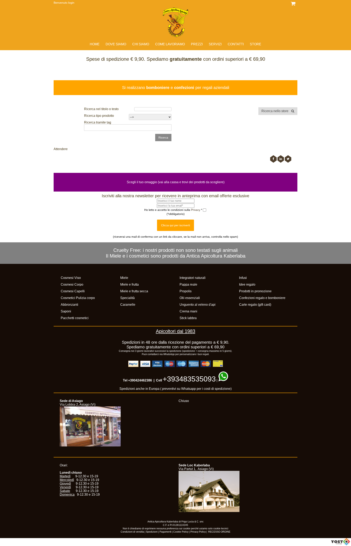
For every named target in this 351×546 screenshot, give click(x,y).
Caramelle (127, 304)
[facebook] (273, 158)
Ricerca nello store (275, 111)
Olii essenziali (190, 298)
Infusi (243, 278)
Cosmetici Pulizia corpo (78, 298)
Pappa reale (188, 284)
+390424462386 (140, 380)
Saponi (66, 311)
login (71, 2)
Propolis (186, 291)
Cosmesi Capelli (73, 291)
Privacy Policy (198, 531)
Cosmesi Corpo (72, 284)
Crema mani (188, 311)
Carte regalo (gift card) (255, 304)
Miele (124, 278)
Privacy (196, 209)
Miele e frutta (129, 284)
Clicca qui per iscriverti (175, 225)
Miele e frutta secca (134, 291)
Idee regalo (247, 284)
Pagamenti (165, 531)
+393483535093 (189, 379)
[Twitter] (288, 158)
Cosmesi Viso (71, 278)
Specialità (127, 298)
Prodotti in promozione (255, 291)
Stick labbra (188, 318)
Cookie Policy (180, 531)
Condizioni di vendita (132, 531)
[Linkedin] (280, 158)
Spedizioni (152, 531)
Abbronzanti (69, 304)
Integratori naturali (193, 278)
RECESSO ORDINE (219, 531)
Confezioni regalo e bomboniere (262, 298)
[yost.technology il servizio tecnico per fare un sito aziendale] (340, 544)
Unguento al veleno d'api (198, 304)
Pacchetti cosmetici (75, 318)
